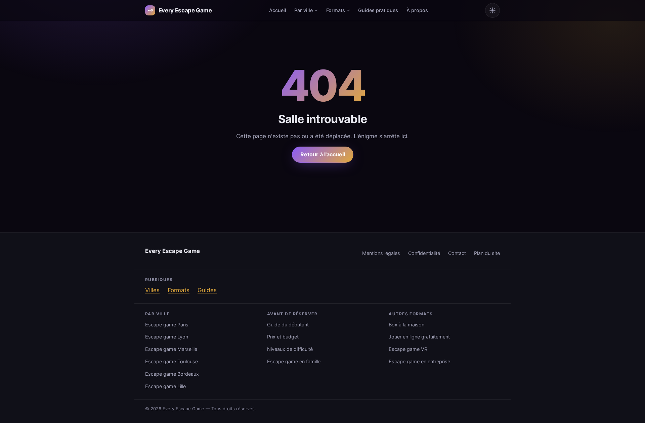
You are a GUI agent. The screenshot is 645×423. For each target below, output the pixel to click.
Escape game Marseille (171, 349)
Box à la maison (406, 324)
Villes (152, 290)
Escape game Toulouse (171, 361)
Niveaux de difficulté (290, 349)
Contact (457, 253)
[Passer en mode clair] (492, 10)
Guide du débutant (288, 324)
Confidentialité (424, 253)
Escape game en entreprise (419, 361)
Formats (335, 10)
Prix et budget (283, 336)
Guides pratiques (378, 10)
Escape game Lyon (166, 336)
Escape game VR (408, 349)
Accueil (277, 10)
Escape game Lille (165, 386)
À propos (417, 10)
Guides (207, 290)
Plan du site (487, 253)
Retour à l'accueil (322, 154)
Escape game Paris (166, 324)
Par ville (303, 10)
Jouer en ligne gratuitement (419, 336)
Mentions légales (381, 253)
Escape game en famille (293, 361)
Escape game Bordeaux (172, 374)
